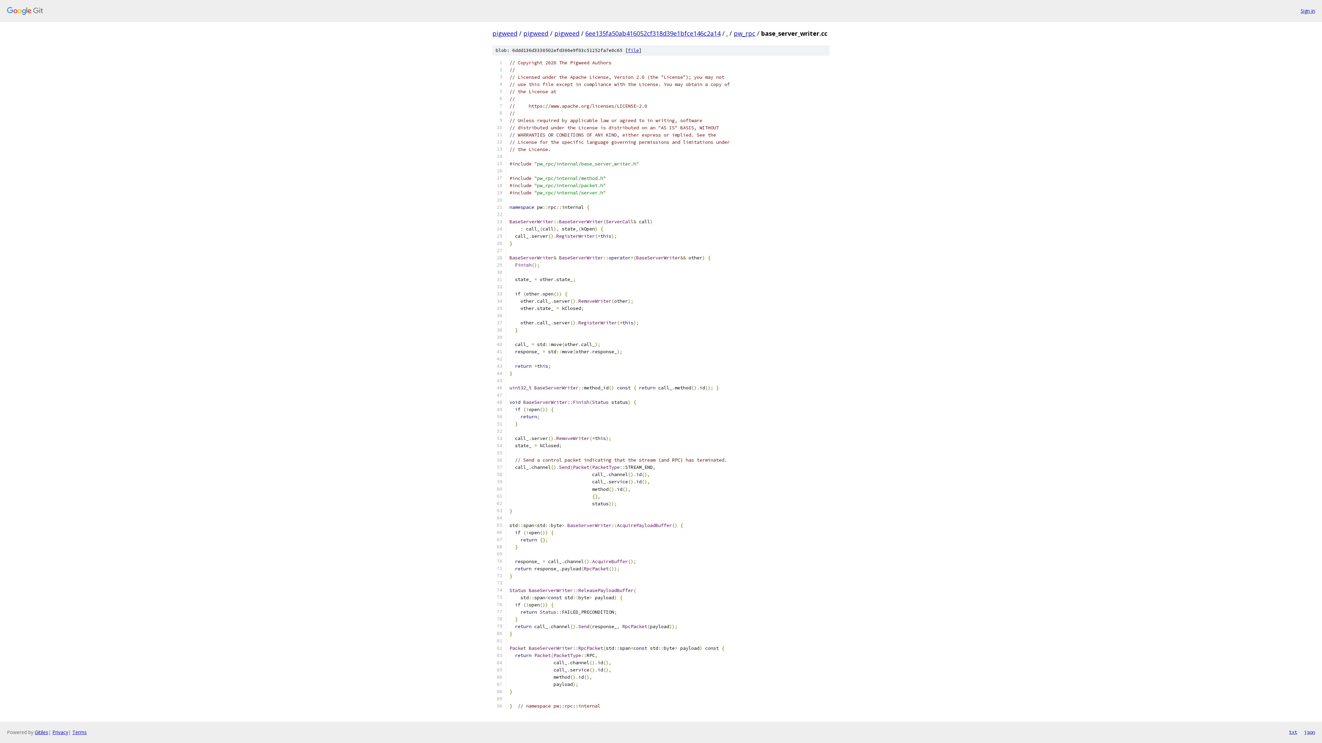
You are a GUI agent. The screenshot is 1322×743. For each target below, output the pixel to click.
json (1309, 732)
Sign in (1308, 11)
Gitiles (41, 732)
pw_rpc (744, 33)
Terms (79, 732)
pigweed (504, 33)
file (633, 50)
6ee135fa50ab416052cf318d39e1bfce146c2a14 (653, 33)
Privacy (60, 732)
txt (1293, 732)
